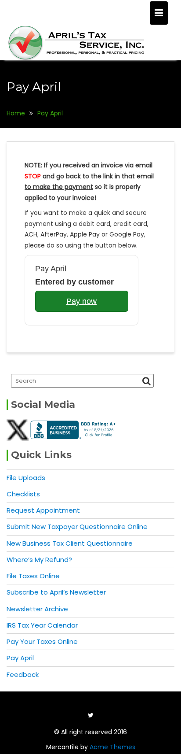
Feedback (23, 674)
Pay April (20, 657)
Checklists (23, 494)
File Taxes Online (33, 575)
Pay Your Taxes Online (42, 641)
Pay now (81, 301)
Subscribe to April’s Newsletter (56, 592)
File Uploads (26, 477)
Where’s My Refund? (39, 559)
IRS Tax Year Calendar (42, 625)
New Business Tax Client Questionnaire (70, 543)
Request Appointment (43, 510)
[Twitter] (90, 715)
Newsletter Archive (37, 609)
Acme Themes (112, 747)
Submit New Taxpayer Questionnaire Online (77, 526)
